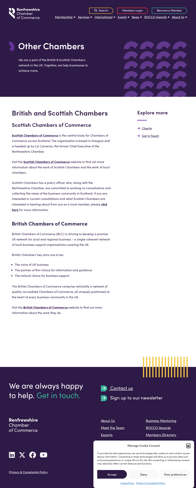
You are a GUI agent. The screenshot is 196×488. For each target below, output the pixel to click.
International (104, 17)
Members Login (132, 10)
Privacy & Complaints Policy (150, 483)
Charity (147, 128)
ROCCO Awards (155, 17)
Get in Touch (150, 136)
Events (122, 17)
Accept (112, 474)
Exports (107, 435)
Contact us (121, 388)
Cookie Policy (127, 483)
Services (83, 17)
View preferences (175, 474)
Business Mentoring (161, 420)
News (135, 17)
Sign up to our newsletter (136, 398)
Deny (143, 474)
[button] (188, 445)
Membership (64, 17)
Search (103, 10)
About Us (178, 17)
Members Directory (161, 435)
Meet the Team (112, 427)
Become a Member (169, 10)
